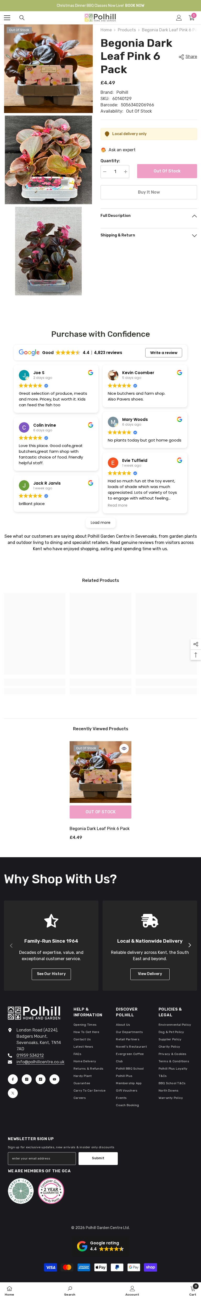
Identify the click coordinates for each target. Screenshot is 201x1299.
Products (127, 29)
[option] (100, 792)
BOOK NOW (134, 5)
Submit (98, 1158)
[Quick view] (124, 748)
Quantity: (110, 160)
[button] (100, 1246)
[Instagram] (27, 1079)
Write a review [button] (163, 352)
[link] (34, 682)
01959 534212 (30, 1055)
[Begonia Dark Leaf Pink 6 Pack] (100, 772)
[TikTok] (41, 1079)
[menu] (7, 18)
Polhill (122, 92)
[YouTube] (54, 1079)
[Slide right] (189, 945)
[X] (13, 1093)
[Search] (22, 18)
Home (106, 29)
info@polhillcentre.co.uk (40, 1061)
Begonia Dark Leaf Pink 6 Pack (100, 828)
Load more (100, 522)
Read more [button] (117, 505)
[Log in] (179, 18)
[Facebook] (13, 1079)
